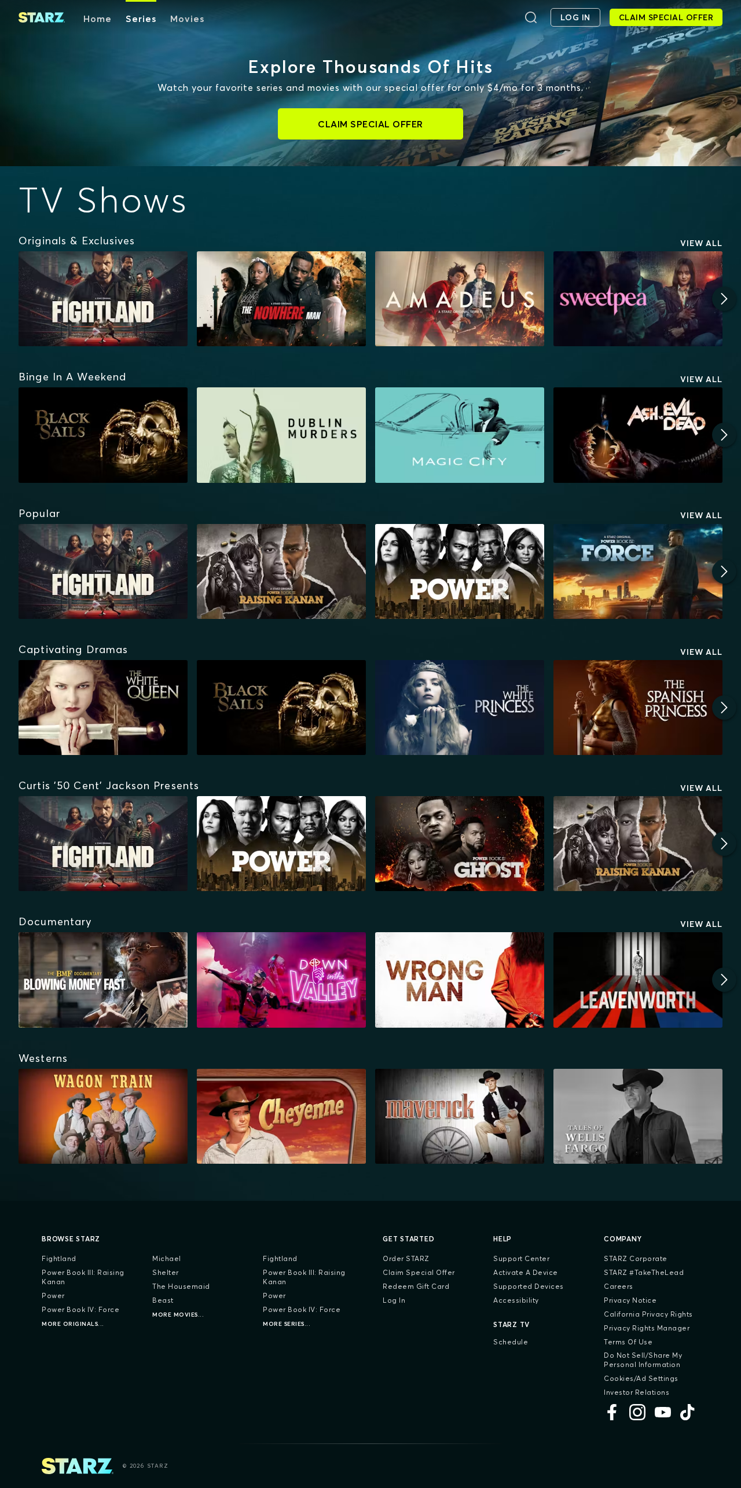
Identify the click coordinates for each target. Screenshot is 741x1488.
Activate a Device (525, 1272)
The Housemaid (181, 1286)
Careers (618, 1286)
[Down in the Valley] (281, 979)
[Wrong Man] (459, 979)
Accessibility (516, 1300)
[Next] (724, 299)
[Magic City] (459, 434)
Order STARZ (406, 1258)
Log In (394, 1300)
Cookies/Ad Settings (641, 1378)
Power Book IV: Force (80, 1309)
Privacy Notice (630, 1300)
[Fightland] (103, 298)
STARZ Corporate (635, 1258)
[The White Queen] (103, 707)
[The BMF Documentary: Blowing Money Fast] (103, 979)
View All (701, 243)
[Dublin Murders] (281, 434)
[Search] (531, 17)
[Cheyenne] (281, 1116)
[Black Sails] (103, 434)
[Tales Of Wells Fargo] (637, 1116)
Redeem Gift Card (416, 1286)
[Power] (459, 571)
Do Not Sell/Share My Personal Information (643, 1360)
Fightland (59, 1258)
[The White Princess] (459, 707)
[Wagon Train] (103, 1116)
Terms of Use (628, 1341)
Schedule (510, 1341)
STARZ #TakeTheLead (644, 1272)
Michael (166, 1258)
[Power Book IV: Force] (637, 571)
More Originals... (73, 1324)
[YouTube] (663, 1412)
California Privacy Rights (648, 1314)
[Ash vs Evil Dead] (637, 434)
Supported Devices (528, 1286)
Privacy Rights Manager (646, 1328)
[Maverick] (459, 1116)
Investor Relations (636, 1392)
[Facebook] (612, 1412)
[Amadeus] (459, 298)
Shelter (165, 1272)
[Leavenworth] (637, 979)
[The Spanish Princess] (637, 707)
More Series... (286, 1324)
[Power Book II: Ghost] (459, 843)
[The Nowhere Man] (281, 298)
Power (53, 1295)
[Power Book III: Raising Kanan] (281, 571)
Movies (187, 18)
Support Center (521, 1258)
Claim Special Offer (419, 1272)
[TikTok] (688, 1412)
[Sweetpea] (637, 298)
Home (97, 18)
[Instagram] (637, 1412)
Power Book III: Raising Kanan (83, 1277)
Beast (163, 1300)
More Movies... (178, 1314)
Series (141, 18)
